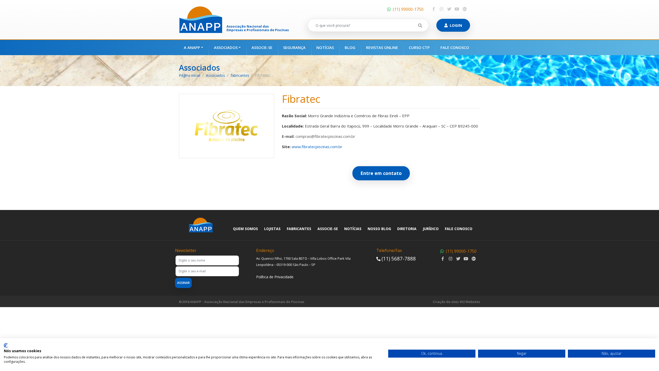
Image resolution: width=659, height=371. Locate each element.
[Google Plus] (465, 9)
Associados (226, 47)
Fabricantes (299, 228)
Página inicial (189, 75)
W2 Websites (470, 301)
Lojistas (272, 228)
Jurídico (431, 228)
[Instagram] (441, 9)
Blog (350, 47)
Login (456, 25)
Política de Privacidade (274, 276)
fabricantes (240, 75)
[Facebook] (434, 9)
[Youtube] (457, 9)
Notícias (325, 47)
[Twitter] (449, 9)
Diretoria (407, 228)
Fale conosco (454, 47)
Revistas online (382, 47)
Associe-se (262, 47)
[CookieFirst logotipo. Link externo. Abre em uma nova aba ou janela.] (6, 345)
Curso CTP (419, 47)
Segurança (294, 47)
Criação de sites (446, 301)
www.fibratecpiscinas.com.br (317, 146)
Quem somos (245, 228)
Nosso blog (379, 228)
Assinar (183, 283)
